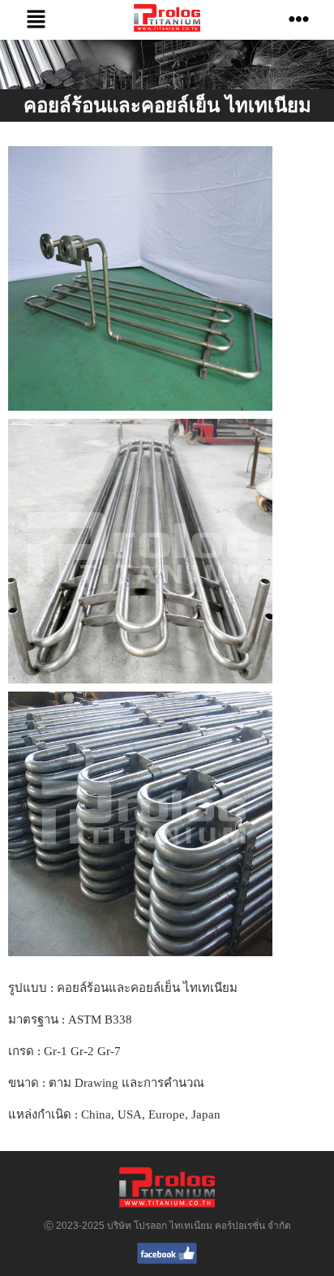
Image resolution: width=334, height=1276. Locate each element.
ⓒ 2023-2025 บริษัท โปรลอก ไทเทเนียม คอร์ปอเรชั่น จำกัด (167, 1225)
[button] (35, 19)
